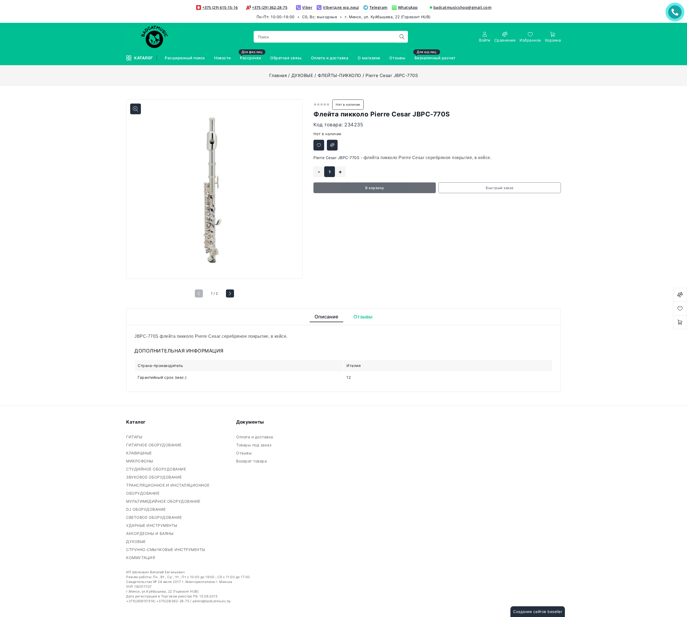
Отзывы (398, 58)
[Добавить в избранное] (318, 145)
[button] (230, 293)
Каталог (144, 58)
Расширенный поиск (185, 58)
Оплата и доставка (330, 58)
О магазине (370, 58)
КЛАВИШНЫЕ (139, 453)
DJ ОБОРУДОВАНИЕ (146, 509)
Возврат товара (252, 461)
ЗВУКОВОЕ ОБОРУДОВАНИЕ (154, 477)
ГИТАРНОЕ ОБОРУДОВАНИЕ (154, 445)
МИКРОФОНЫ (140, 461)
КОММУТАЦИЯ (141, 557)
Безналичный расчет (436, 55)
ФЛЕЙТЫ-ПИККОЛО (339, 75)
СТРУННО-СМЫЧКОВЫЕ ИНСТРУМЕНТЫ (166, 549)
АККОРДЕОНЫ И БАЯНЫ (150, 533)
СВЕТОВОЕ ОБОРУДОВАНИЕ (154, 517)
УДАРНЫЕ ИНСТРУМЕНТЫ (152, 525)
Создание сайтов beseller (537, 611)
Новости (223, 58)
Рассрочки (251, 55)
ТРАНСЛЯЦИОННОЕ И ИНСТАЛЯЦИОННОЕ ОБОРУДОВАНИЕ (168, 489)
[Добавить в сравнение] (332, 145)
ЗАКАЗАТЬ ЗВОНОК (676, 11)
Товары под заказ (254, 445)
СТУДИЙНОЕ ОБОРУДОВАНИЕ (156, 469)
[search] (402, 37)
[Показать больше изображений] (135, 109)
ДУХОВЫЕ (302, 75)
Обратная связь (286, 58)
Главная (278, 75)
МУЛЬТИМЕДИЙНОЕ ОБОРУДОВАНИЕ (164, 501)
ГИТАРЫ (135, 437)
